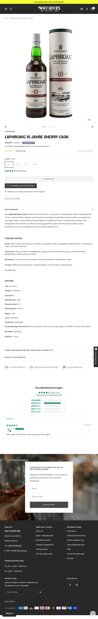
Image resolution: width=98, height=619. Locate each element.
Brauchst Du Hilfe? (12, 198)
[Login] (87, 9)
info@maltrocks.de (19, 550)
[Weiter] (92, 127)
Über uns (39, 531)
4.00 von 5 (55, 392)
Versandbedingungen (76, 544)
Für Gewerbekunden (44, 554)
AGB (69, 549)
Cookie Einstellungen (76, 554)
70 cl (9, 164)
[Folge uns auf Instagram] (77, 585)
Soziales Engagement (45, 544)
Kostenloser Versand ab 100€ (46, 367)
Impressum (71, 531)
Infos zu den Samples (15, 357)
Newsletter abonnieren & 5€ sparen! (49, 2)
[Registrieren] (40, 592)
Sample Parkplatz (43, 540)
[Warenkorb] (92, 9)
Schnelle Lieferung (17, 367)
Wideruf (9, 613)
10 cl (35, 164)
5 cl (26, 164)
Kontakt (70, 558)
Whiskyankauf (42, 549)
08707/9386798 (15, 546)
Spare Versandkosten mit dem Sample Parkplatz (29, 350)
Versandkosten (19, 146)
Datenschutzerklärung (76, 535)
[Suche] (11, 9)
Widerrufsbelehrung (75, 540)
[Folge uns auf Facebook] (70, 585)
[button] (10, 171)
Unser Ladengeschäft (44, 535)
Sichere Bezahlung (74, 367)
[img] (12, 425)
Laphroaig (10, 131)
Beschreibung (11, 209)
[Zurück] (6, 127)
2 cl (17, 164)
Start (6, 18)
